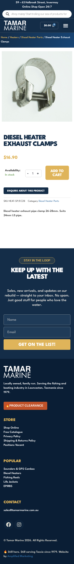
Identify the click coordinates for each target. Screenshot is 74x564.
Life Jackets (11, 482)
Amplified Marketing (20, 556)
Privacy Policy (12, 436)
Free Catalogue (13, 432)
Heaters (14, 37)
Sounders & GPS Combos (19, 469)
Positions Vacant (14, 445)
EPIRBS (8, 486)
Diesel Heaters (12, 473)
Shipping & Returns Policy (20, 440)
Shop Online (11, 428)
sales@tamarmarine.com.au (21, 510)
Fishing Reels (12, 477)
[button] (66, 25)
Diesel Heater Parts (32, 37)
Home (4, 37)
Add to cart (57, 173)
